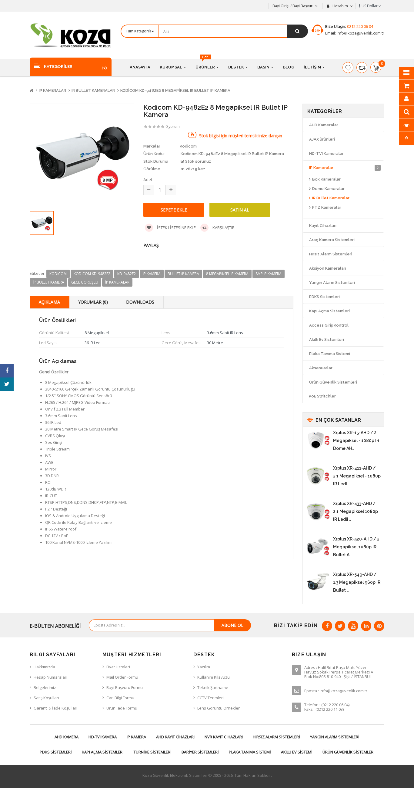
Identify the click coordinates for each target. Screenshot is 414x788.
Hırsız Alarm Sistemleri (330, 254)
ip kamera (152, 273)
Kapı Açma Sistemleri (329, 311)
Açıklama (49, 302)
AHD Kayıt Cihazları (175, 737)
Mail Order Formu (122, 677)
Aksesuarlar (320, 368)
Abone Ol (232, 625)
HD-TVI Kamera (102, 737)
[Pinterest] (379, 626)
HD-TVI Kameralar (326, 153)
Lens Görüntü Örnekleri (219, 708)
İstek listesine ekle (176, 227)
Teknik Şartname (212, 687)
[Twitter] (340, 626)
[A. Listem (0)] (347, 67)
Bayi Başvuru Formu (124, 687)
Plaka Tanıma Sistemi (329, 353)
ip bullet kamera (48, 282)
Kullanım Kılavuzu (213, 677)
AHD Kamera (66, 737)
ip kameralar (117, 282)
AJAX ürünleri (322, 139)
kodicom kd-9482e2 (92, 273)
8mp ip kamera (268, 273)
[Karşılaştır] (361, 67)
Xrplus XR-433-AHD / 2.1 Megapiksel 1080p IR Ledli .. (355, 511)
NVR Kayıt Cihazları (224, 737)
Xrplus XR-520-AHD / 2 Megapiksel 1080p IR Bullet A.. (356, 547)
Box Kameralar (326, 179)
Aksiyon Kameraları (327, 268)
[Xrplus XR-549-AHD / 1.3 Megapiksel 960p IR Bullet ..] (318, 582)
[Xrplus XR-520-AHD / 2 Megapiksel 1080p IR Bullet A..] (318, 547)
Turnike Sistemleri (153, 752)
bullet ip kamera (183, 273)
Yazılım (203, 667)
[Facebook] (327, 626)
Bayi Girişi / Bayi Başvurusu (295, 5)
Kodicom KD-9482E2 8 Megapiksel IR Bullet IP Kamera (175, 90)
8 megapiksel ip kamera (227, 273)
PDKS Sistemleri (324, 296)
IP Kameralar (52, 90)
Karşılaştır (223, 227)
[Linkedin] (366, 626)
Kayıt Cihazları (322, 225)
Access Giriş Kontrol (329, 325)
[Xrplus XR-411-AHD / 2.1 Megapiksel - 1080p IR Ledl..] (318, 476)
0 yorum (172, 126)
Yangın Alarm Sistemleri (332, 282)
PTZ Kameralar (326, 207)
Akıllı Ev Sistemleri (326, 339)
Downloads (140, 302)
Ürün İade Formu (121, 708)
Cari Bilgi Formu (120, 697)
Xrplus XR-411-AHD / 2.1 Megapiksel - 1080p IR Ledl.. (357, 476)
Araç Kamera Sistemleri (332, 240)
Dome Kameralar (328, 188)
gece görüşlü (84, 282)
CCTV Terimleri (210, 697)
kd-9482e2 (126, 273)
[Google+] (353, 626)
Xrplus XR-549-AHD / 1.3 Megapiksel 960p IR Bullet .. (356, 582)
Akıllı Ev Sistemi (296, 752)
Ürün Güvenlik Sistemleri (333, 382)
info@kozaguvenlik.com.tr (360, 33)
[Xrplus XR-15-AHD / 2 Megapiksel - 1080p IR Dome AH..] (318, 441)
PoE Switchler (322, 396)
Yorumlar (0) (93, 302)
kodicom (58, 273)
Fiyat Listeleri (118, 667)
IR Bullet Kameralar (93, 90)
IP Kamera (136, 737)
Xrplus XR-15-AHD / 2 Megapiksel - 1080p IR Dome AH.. (356, 440)
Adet (147, 179)
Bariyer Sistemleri (200, 752)
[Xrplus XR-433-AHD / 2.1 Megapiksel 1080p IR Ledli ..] (318, 512)
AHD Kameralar (323, 125)
